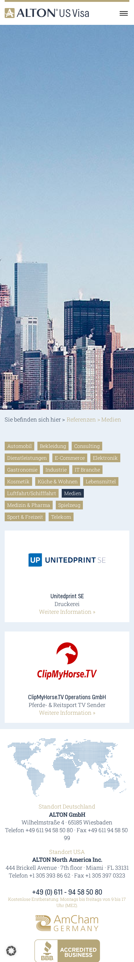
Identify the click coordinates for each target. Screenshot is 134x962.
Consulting (87, 446)
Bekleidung (53, 446)
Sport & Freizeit (25, 516)
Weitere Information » (67, 611)
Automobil (19, 446)
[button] (11, 951)
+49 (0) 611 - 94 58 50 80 (67, 892)
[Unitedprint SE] (67, 565)
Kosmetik (18, 481)
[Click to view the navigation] (123, 13)
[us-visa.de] (47, 13)
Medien (72, 493)
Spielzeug (69, 505)
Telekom (61, 516)
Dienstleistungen (27, 457)
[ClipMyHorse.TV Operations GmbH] (67, 666)
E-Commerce (70, 457)
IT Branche (87, 469)
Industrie (56, 469)
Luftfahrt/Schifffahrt (31, 493)
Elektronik (105, 457)
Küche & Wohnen (58, 481)
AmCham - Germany (67, 923)
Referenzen (81, 419)
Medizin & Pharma (28, 505)
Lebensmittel (101, 481)
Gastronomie (22, 469)
